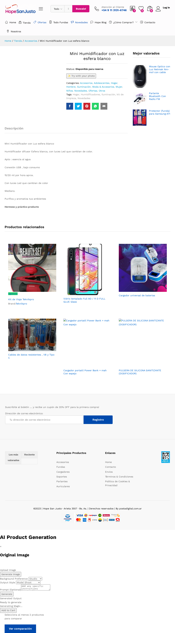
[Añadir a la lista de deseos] (40, 294)
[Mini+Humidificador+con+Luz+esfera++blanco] (78, 106)
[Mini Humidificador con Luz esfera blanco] (69, 106)
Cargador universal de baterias (137, 295)
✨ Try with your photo (81, 75)
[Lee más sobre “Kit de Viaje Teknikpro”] (24, 294)
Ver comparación (20, 628)
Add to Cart (8, 610)
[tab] (16, 130)
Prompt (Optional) (10, 589)
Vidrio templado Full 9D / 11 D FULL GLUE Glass (84, 300)
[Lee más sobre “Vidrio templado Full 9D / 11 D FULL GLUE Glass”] (79, 293)
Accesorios (86, 83)
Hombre (71, 86)
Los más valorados (13, 457)
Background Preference (14, 578)
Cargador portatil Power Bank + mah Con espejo (85, 372)
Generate (6, 594)
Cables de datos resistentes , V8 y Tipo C (31, 356)
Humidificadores (90, 94)
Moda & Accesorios (103, 86)
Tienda (27, 22)
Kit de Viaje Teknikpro (21, 299)
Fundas (60, 466)
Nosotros (16, 31)
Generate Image (10, 574)
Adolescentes (101, 83)
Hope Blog (100, 22)
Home (12, 22)
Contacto (149, 22)
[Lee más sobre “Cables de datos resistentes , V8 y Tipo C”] (24, 349)
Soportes (61, 476)
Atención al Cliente (113, 7)
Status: (70, 69)
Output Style (7, 582)
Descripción (14, 128)
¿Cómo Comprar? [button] (123, 22)
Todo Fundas (60, 22)
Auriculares (63, 486)
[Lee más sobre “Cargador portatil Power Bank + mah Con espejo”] (79, 365)
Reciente (29, 454)
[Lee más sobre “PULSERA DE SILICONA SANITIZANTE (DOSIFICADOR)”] (134, 365)
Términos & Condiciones (119, 476)
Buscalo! (81, 8)
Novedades (81, 22)
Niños (69, 90)
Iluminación (84, 86)
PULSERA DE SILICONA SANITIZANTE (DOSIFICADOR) (140, 372)
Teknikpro (21, 303)
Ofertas (42, 22)
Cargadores (63, 471)
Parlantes (62, 481)
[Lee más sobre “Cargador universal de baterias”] (134, 290)
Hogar (114, 83)
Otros (102, 90)
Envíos (109, 471)
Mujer (119, 86)
